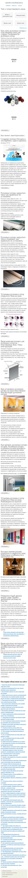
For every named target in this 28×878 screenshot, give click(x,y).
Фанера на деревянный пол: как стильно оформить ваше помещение (12, 689)
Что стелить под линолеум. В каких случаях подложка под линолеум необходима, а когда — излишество (13, 806)
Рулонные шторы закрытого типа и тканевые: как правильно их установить (13, 239)
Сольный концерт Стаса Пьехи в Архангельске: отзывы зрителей (10, 754)
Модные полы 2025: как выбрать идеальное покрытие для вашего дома (13, 725)
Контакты (3, 872)
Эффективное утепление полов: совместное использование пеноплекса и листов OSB (13, 747)
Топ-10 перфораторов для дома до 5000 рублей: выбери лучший (12, 739)
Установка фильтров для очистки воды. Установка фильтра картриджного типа (12, 849)
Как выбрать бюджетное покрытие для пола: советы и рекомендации (13, 711)
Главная (8, 5)
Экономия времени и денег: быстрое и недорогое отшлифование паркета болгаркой (13, 751)
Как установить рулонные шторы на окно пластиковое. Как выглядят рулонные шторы (13, 391)
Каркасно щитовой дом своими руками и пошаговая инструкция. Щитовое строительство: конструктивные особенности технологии (14, 818)
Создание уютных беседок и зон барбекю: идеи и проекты (13, 139)
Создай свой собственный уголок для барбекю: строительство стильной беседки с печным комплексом (12, 801)
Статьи (20, 5)
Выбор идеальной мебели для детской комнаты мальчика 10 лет (12, 771)
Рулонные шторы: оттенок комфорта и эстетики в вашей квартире (12, 775)
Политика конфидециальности (7, 874)
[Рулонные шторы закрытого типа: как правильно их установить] (14, 225)
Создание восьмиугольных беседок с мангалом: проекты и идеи (11, 840)
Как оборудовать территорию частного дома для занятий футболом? (13, 852)
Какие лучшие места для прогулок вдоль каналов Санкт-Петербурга (12, 708)
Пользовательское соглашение (11, 872)
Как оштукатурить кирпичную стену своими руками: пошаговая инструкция (13, 704)
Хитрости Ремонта (14, 3)
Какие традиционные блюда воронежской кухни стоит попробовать (13, 714)
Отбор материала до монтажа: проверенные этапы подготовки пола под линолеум (13, 761)
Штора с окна (20, 23)
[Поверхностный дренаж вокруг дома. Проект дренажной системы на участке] (14, 633)
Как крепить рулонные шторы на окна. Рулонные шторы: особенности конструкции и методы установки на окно (14, 447)
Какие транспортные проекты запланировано (14, 695)
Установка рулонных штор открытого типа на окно (12, 295)
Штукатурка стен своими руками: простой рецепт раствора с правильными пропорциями (13, 697)
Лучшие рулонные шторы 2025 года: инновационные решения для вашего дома (12, 728)
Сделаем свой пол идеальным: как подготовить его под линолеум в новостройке (13, 764)
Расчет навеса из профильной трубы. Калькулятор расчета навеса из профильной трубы (12, 830)
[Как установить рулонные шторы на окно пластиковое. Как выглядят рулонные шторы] (14, 404)
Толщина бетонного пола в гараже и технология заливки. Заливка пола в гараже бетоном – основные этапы (12, 786)
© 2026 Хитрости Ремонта (6, 870)
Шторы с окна (7, 23)
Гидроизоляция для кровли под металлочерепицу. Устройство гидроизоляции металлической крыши (13, 836)
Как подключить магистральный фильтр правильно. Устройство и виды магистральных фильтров (13, 844)
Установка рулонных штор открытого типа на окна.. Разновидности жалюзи (12, 499)
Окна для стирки (20, 15)
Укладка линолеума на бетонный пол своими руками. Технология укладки (13, 811)
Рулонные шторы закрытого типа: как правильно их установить (13, 194)
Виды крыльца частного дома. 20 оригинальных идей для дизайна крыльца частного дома (14, 646)
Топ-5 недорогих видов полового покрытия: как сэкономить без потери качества (13, 721)
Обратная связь (5, 876)
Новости (14, 5)
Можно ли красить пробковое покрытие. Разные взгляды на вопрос (12, 862)
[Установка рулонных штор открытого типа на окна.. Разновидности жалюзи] (14, 537)
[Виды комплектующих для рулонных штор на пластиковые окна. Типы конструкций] (14, 371)
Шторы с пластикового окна (7, 15)
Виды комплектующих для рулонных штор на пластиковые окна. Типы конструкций (12, 344)
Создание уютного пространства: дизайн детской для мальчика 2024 (12, 768)
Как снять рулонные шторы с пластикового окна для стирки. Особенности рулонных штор (13, 33)
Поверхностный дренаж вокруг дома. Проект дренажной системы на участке (11, 598)
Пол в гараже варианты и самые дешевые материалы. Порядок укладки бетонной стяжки (13, 794)
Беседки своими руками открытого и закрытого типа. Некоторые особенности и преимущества (13, 554)
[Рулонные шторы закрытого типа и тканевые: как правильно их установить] (14, 278)
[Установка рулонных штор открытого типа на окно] (14, 321)
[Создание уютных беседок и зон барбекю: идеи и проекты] (14, 153)
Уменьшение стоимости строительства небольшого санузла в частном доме (12, 790)
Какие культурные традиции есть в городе (14, 741)
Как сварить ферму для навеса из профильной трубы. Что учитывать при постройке (14, 826)
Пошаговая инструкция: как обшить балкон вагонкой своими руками (13, 718)
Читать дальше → (5, 130)
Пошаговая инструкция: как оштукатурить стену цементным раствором (12, 701)
